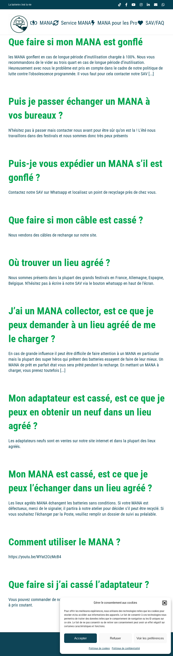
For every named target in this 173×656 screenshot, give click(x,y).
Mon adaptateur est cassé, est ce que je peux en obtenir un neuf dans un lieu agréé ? (86, 412)
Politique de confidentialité (126, 648)
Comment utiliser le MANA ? (64, 542)
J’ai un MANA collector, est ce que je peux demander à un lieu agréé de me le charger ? (81, 324)
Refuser (115, 638)
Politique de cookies (99, 648)
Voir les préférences (150, 638)
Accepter (80, 638)
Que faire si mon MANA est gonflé (75, 42)
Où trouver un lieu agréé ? (59, 262)
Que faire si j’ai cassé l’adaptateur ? (78, 584)
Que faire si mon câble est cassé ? (75, 220)
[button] (164, 603)
